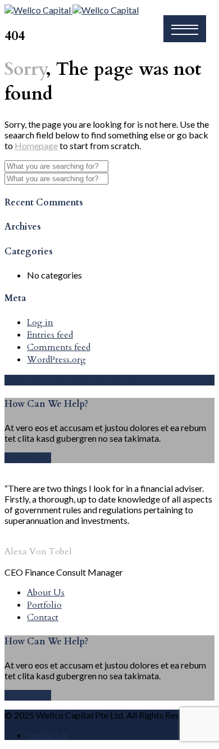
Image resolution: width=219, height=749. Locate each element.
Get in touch (27, 457)
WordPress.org (56, 359)
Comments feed (58, 347)
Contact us (48, 734)
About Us (46, 592)
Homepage (36, 145)
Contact (42, 617)
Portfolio (44, 605)
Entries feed (50, 335)
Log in (40, 322)
